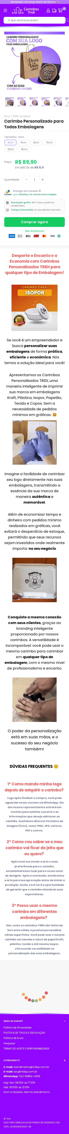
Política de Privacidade (17, 1027)
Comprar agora (34, 222)
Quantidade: (12, 179)
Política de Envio (14, 1038)
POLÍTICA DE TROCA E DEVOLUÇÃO (24, 1032)
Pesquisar (9, 1043)
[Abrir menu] (5, 10)
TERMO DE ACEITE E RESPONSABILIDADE (26, 1048)
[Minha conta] (48, 10)
